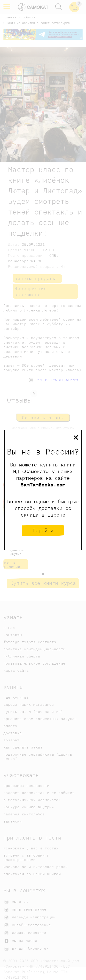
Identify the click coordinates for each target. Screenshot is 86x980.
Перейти (43, 530)
